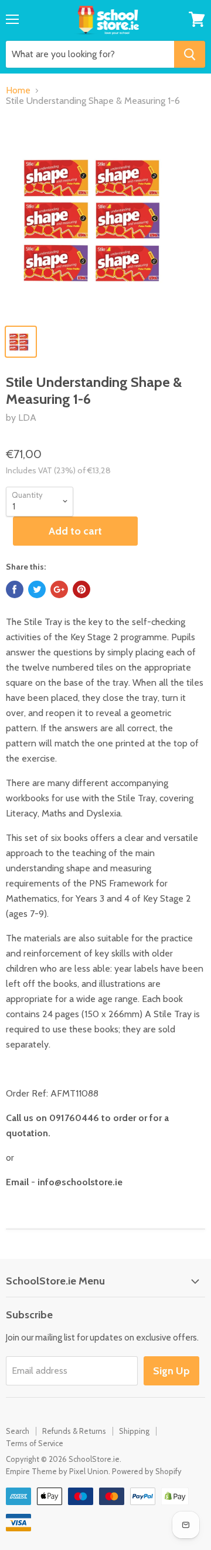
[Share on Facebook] (14, 589)
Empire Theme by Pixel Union (57, 1471)
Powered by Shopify (147, 1471)
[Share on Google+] (59, 589)
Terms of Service (34, 1443)
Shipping (134, 1431)
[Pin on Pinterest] (81, 589)
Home (18, 90)
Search (17, 1431)
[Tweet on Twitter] (37, 589)
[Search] (189, 54)
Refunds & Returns (74, 1431)
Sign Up (171, 1370)
